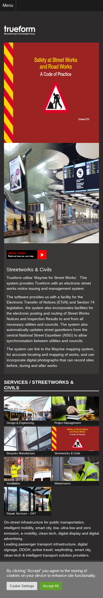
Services (16, 382)
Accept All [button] (51, 586)
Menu (8, 5)
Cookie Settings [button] (22, 586)
